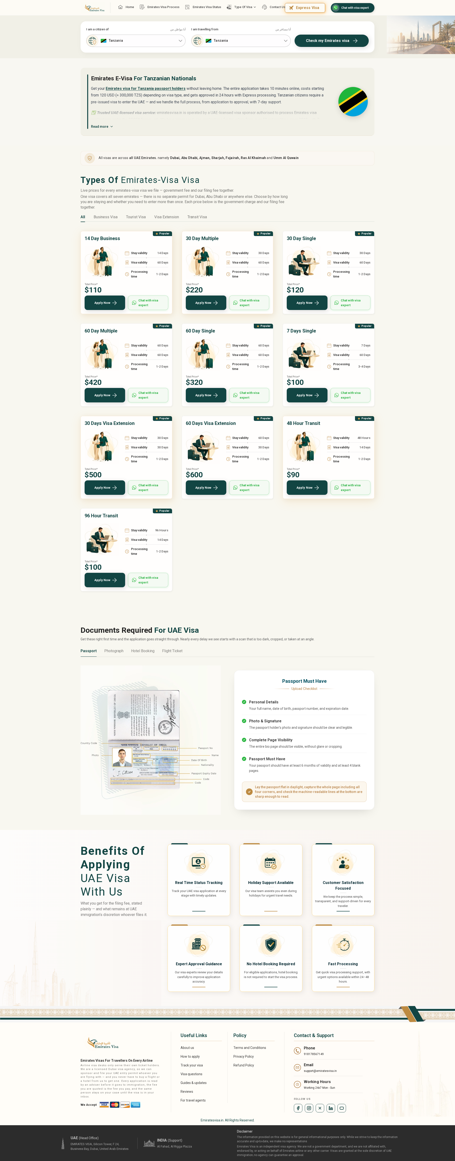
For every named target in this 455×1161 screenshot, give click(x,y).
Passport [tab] (89, 651)
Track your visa (192, 1065)
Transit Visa (197, 217)
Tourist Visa (136, 217)
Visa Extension (166, 217)
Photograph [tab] (113, 651)
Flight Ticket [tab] (172, 651)
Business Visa (106, 217)
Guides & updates (194, 1083)
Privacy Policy (243, 1056)
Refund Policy (243, 1065)
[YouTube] (341, 1108)
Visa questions (191, 1074)
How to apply (190, 1056)
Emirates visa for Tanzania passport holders (146, 88)
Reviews (187, 1091)
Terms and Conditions (249, 1048)
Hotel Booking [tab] (143, 651)
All (83, 217)
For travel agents (193, 1100)
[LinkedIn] (331, 1108)
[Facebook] (298, 1108)
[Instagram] (309, 1108)
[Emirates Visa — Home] (93, 7)
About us (187, 1048)
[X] (320, 1108)
